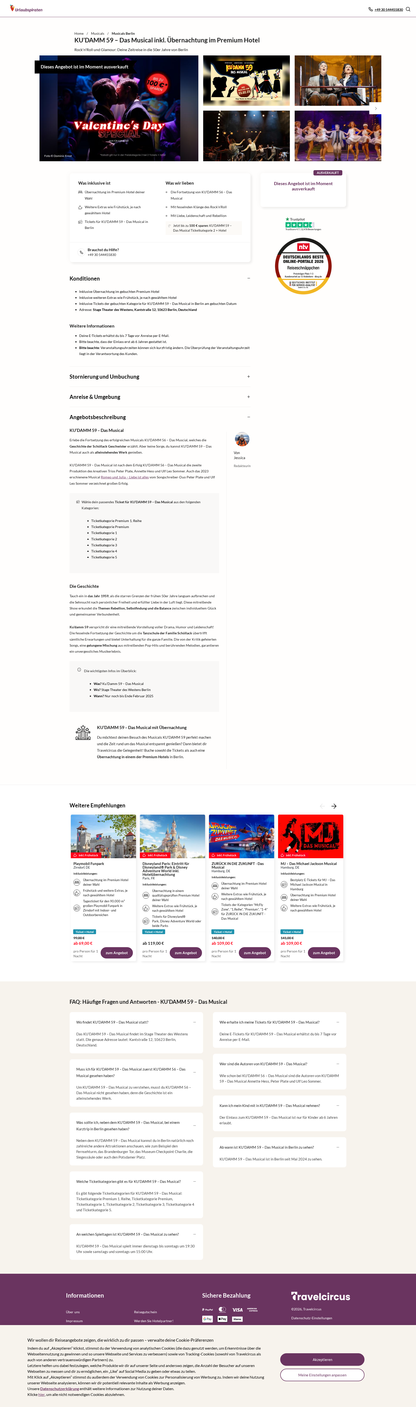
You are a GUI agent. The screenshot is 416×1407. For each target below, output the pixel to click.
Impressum (74, 1321)
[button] (408, 9)
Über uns (73, 1312)
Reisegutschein (145, 1312)
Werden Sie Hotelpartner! (154, 1321)
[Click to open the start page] (320, 1299)
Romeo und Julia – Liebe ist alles (125, 477)
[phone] (83, 252)
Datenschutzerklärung (59, 1388)
